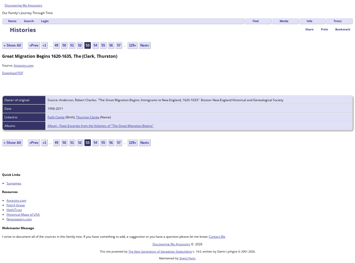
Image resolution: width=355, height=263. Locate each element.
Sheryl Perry (187, 258)
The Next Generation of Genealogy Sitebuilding (160, 251)
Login (45, 21)
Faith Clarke (56, 117)
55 (103, 45)
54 (95, 45)
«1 (44, 45)
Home (12, 21)
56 (111, 45)
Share (309, 29)
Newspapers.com (19, 219)
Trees (337, 21)
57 (119, 45)
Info (309, 21)
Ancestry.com (24, 65)
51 (72, 45)
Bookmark (342, 29)
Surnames (13, 183)
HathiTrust (14, 210)
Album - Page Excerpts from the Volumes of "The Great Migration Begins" (101, 126)
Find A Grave (15, 205)
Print (324, 29)
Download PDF (12, 73)
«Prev (33, 45)
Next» (144, 45)
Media (284, 21)
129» (132, 45)
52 (80, 45)
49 (56, 45)
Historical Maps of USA (23, 214)
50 (64, 45)
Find (256, 21)
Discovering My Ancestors (23, 5)
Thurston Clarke (87, 117)
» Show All (12, 45)
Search (29, 21)
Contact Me (217, 236)
